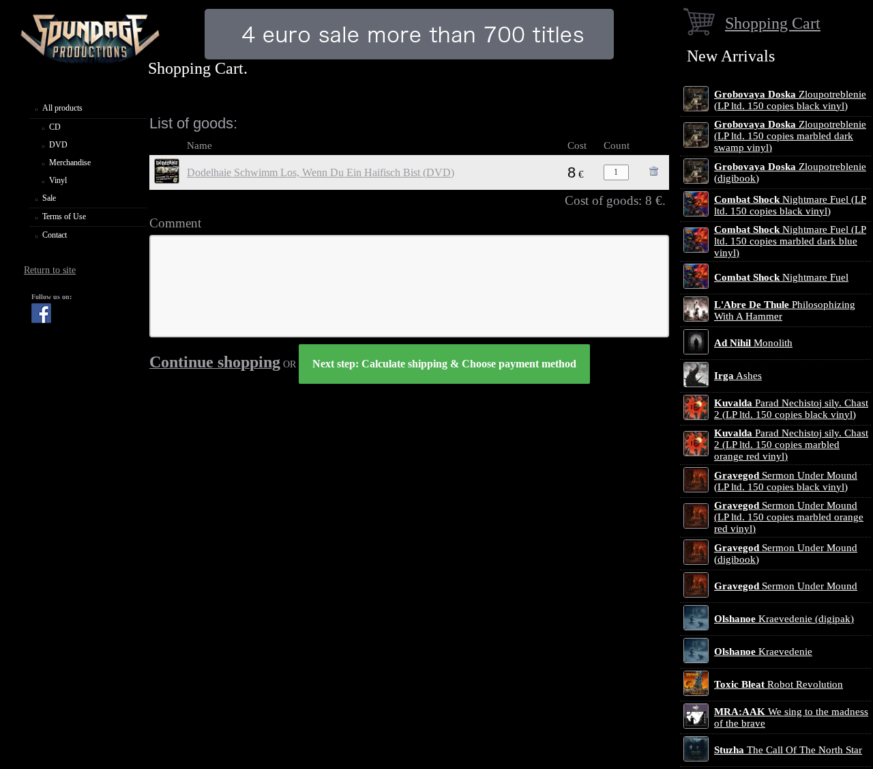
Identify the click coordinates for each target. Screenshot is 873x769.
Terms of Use (64, 216)
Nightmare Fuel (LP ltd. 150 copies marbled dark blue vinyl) (790, 241)
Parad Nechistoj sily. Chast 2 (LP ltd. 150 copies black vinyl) (791, 408)
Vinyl (58, 180)
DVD (58, 145)
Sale (49, 198)
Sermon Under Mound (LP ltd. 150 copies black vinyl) (785, 481)
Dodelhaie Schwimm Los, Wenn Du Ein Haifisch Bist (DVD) (320, 172)
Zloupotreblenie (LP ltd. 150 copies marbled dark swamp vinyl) (790, 136)
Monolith (753, 342)
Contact (54, 235)
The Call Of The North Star (788, 749)
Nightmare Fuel (781, 277)
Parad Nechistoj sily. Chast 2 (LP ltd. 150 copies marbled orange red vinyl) (791, 445)
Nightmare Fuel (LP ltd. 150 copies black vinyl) (790, 205)
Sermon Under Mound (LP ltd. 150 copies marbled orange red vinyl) (788, 517)
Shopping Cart (772, 23)
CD (55, 127)
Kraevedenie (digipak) (784, 618)
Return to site (50, 270)
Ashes (738, 375)
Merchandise (70, 162)
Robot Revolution (778, 684)
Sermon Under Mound (785, 586)
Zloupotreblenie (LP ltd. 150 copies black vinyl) (790, 100)
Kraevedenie (763, 651)
